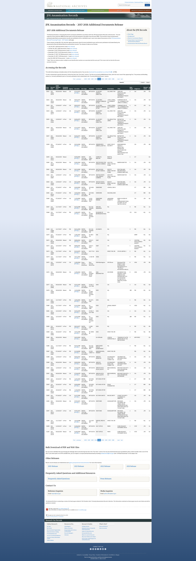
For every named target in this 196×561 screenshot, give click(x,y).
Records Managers (68, 533)
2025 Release (53, 466)
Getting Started (85, 526)
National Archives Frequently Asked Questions (88, 528)
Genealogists (67, 526)
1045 (109, 79)
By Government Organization (53, 530)
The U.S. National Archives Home (67, 4)
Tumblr (98, 549)
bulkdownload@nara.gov (107, 453)
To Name (98, 88)
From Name (110, 88)
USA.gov (117, 555)
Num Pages (131, 88)
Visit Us (119, 10)
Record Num (53, 88)
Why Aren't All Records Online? (89, 536)
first (74, 79)
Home (48, 18)
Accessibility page (82, 510)
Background (131, 36)
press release (70, 46)
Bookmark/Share (139, 2)
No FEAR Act (112, 555)
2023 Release (79, 466)
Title (118, 88)
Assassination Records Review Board (137, 43)
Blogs (103, 549)
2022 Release (105, 466)
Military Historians (68, 528)
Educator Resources (98, 10)
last (122, 79)
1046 (113, 79)
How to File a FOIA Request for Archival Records (89, 539)
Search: (122, 82)
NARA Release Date (58, 87)
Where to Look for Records (88, 535)
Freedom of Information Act (102, 555)
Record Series (146, 88)
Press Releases (105, 479)
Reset (148, 82)
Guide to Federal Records (88, 531)
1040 (92, 79)
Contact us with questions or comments (54, 516)
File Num (91, 88)
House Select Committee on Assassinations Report (135, 40)
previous (78, 79)
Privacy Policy (92, 555)
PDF (76, 93)
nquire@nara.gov (56, 493)
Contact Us (147, 2)
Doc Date (76, 88)
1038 (85, 79)
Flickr (105, 549)
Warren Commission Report (135, 38)
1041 (95, 79)
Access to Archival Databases (54, 535)
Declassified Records (87, 533)
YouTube (100, 549)
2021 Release (131, 466)
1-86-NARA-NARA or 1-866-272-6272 (98, 558)
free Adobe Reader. (63, 508)
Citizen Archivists (129, 2)
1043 (102, 79)
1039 (89, 79)
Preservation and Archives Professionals (70, 530)
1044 (106, 79)
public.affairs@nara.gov (110, 493)
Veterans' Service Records (77, 10)
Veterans (66, 535)
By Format (49, 528)
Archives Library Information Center (53, 538)
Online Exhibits (50, 540)
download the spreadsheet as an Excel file (100, 72)
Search (147, 5)
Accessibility (85, 555)
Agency (71, 88)
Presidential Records (52, 533)
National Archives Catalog (53, 532)
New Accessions (103, 528)
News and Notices (103, 526)
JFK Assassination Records (68, 18)
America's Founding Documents (140, 10)
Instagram (95, 549)
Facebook (91, 549)
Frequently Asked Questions (59, 479)
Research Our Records (55, 10)
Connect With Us (98, 546)
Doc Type (84, 88)
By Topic (49, 526)
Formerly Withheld (65, 88)
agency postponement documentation (79, 462)
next (118, 79)
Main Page (130, 34)
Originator (137, 88)
